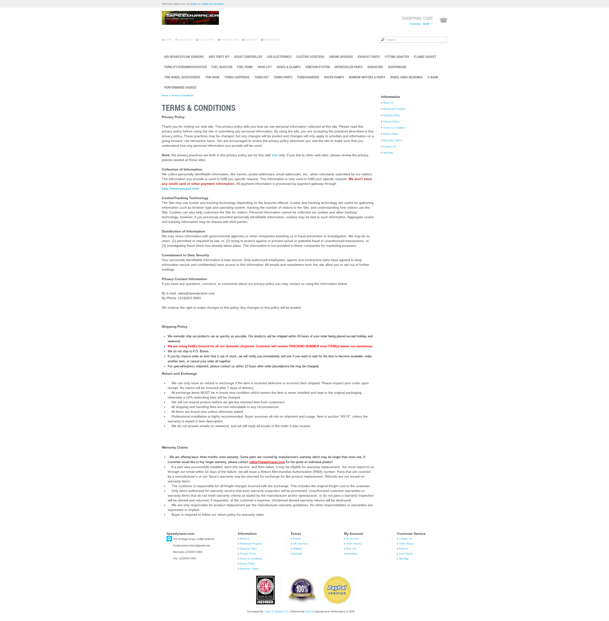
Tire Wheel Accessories (182, 77)
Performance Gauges (180, 87)
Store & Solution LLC (277, 611)
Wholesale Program (394, 108)
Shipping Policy (391, 115)
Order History (354, 543)
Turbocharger (308, 77)
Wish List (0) (185, 39)
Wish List (351, 548)
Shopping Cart (229, 39)
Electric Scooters (310, 56)
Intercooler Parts (348, 67)
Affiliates (297, 548)
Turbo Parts (283, 77)
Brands (297, 538)
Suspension (397, 67)
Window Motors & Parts (367, 77)
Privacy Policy (391, 121)
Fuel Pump (245, 67)
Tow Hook (212, 77)
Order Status (272, 39)
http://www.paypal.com (180, 188)
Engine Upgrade (341, 56)
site (275, 155)
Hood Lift (265, 67)
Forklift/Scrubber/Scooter (185, 67)
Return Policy (390, 133)
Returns (403, 548)
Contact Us (389, 146)
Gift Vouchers (300, 543)
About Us (388, 102)
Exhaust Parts (369, 56)
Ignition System (317, 67)
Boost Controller (248, 56)
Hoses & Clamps (289, 67)
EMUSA (309, 611)
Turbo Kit (261, 77)
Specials (297, 553)
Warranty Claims (392, 140)
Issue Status (406, 553)
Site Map (388, 152)
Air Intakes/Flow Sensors (184, 56)
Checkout (251, 39)
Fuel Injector (221, 67)
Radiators (375, 67)
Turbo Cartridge (237, 77)
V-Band (432, 77)
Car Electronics (279, 56)
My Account (206, 39)
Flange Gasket (425, 56)
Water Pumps (334, 77)
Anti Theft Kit (219, 56)
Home (168, 39)
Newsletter (352, 553)
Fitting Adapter (397, 56)
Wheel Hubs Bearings (406, 77)
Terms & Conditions (182, 95)
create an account (212, 3)
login (194, 3)
